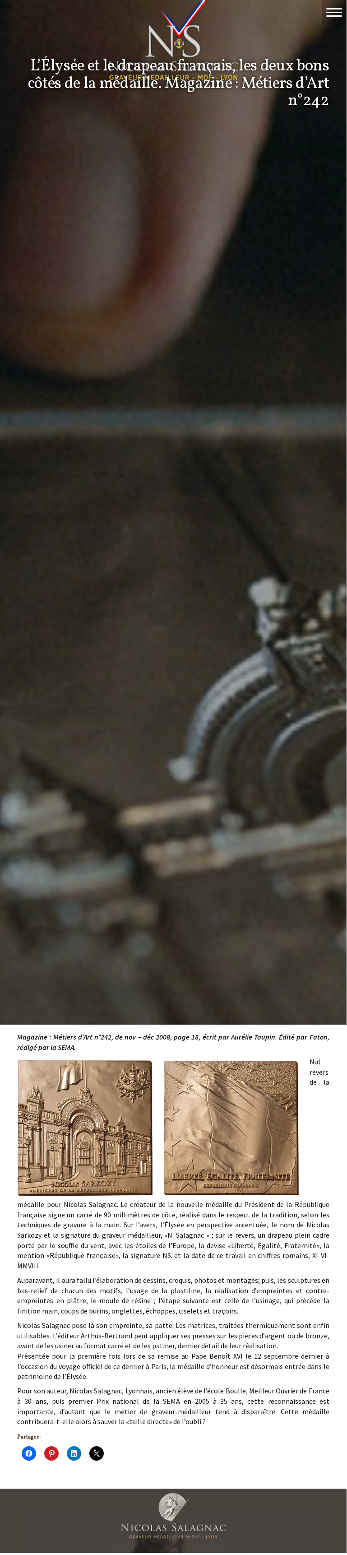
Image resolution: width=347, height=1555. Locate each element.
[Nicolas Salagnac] (173, 1516)
